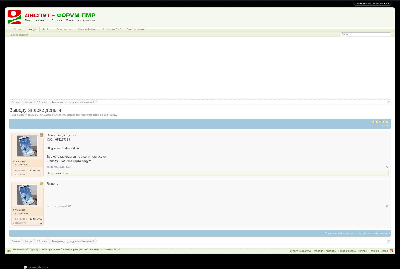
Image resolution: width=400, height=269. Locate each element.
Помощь (363, 251)
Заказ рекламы (135, 29)
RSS (391, 250)
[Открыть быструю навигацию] (388, 102)
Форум (32, 29)
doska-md (97, 115)
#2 (387, 206)
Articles (46, 29)
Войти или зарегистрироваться (372, 3)
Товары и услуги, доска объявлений (46, 115)
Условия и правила (325, 251)
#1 (387, 167)
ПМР (9, 251)
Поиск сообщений (18, 34)
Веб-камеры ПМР (111, 29)
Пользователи (63, 29)
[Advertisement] (200, 70)
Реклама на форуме (300, 251)
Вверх (384, 251)
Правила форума (87, 29)
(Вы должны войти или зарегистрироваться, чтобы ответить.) (357, 233)
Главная (18, 29)
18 (41, 174)
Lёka (50, 173)
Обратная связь (347, 251)
